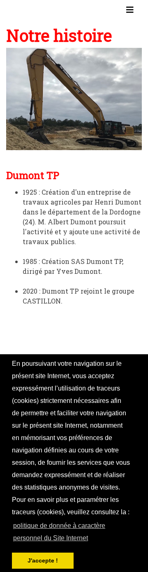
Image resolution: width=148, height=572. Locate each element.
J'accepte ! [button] (43, 560)
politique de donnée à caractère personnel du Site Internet (59, 531)
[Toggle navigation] (129, 11)
